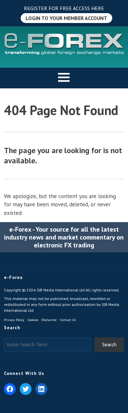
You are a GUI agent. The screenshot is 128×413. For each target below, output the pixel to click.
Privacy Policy (14, 320)
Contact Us (68, 320)
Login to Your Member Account (66, 18)
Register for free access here (64, 8)
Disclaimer (49, 320)
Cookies (33, 320)
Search (109, 344)
